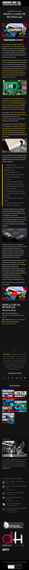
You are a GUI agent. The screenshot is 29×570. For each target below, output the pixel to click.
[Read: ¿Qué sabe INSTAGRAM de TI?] (3, 504)
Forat (15, 350)
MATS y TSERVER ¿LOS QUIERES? (14, 481)
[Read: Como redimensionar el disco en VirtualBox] (3, 498)
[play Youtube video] (14, 293)
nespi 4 (8, 358)
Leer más (18, 566)
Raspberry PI (11, 11)
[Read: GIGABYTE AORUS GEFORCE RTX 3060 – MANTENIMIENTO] (3, 509)
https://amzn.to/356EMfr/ (18, 319)
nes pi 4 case (22, 356)
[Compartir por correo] (25, 378)
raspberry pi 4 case (19, 360)
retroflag (6, 362)
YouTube (18, 11)
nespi (4, 358)
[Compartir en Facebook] (4, 378)
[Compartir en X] (8, 378)
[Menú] (26, 3)
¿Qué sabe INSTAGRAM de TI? (14, 503)
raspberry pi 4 (8, 360)
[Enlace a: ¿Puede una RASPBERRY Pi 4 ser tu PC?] (8, 406)
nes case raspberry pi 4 (10, 356)
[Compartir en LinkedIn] (17, 378)
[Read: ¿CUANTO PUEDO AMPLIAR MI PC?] (3, 493)
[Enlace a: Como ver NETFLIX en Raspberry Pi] (21, 394)
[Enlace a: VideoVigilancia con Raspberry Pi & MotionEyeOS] (21, 406)
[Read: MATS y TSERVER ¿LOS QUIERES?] (3, 482)
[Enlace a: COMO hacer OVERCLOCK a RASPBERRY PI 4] (8, 394)
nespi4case (22, 358)
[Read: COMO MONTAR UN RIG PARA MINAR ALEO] (3, 486)
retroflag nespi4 (10, 365)
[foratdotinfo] (12, 3)
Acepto (11, 566)
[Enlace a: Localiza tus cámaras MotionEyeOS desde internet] (8, 418)
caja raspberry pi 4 (16, 354)
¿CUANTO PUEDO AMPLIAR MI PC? (15, 492)
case (24, 354)
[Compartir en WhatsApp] (12, 378)
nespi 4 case (15, 358)
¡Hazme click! (6, 468)
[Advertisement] (14, 336)
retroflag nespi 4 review (18, 362)
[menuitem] (26, 3)
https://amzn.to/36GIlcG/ (9, 323)
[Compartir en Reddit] (21, 378)
